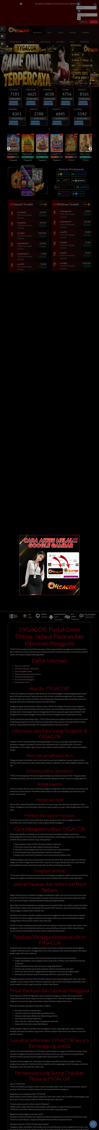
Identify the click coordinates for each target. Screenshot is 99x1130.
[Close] (76, 538)
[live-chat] (93, 1124)
